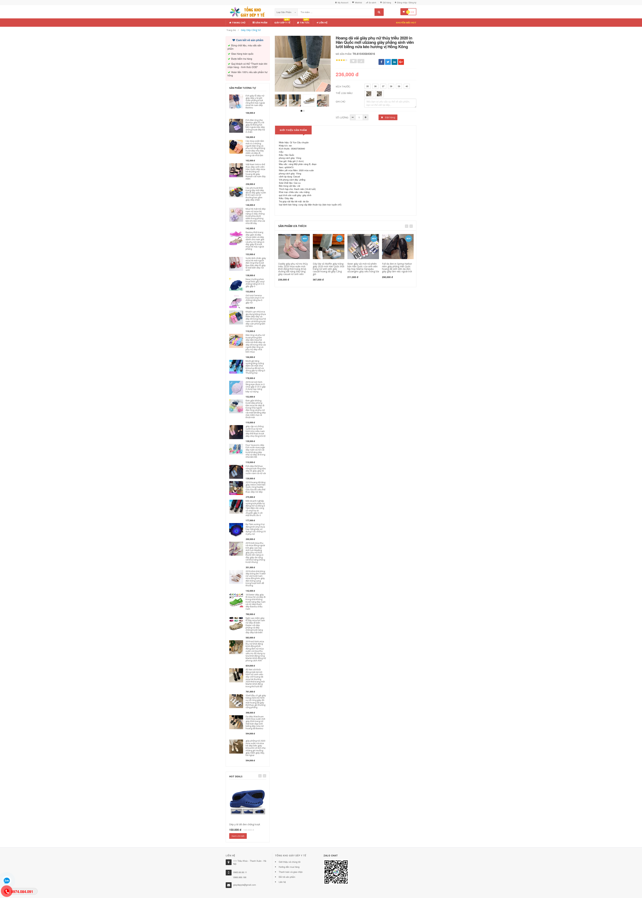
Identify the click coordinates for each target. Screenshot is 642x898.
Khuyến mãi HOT (406, 22)
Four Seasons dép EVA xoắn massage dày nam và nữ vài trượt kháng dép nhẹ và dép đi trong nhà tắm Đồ (255, 450)
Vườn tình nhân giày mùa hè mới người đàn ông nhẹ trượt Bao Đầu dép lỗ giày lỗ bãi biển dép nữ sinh (256, 264)
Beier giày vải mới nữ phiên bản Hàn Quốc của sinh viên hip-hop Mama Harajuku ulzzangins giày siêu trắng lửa (363, 267)
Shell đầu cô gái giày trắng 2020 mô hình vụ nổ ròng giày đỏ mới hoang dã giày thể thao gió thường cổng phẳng (256, 701)
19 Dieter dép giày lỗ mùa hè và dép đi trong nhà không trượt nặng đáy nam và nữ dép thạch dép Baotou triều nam (255, 601)
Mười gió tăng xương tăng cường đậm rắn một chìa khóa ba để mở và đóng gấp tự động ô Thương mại (255, 366)
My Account (343, 2)
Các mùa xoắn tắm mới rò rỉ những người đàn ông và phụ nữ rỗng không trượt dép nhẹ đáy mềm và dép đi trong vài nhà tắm (255, 148)
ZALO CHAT (331, 855)
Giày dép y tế (282, 22)
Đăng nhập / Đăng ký (406, 2)
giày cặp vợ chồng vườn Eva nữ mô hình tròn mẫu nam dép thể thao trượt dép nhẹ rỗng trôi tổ (255, 431)
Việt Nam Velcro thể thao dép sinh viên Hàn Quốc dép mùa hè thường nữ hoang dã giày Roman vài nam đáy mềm (256, 171)
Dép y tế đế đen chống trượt (244, 824)
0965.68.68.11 (240, 872)
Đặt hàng (390, 117)
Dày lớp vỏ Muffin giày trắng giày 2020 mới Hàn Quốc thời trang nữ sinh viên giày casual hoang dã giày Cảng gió (328, 269)
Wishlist (358, 2)
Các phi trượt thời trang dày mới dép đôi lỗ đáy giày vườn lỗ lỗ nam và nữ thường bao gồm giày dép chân (256, 193)
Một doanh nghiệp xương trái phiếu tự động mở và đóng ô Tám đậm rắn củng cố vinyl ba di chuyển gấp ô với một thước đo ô (255, 508)
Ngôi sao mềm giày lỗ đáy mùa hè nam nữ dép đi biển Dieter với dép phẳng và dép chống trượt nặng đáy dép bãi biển (255, 625)
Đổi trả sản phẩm (287, 876)
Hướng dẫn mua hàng (289, 866)
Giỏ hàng (387, 2)
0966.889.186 (239, 877)
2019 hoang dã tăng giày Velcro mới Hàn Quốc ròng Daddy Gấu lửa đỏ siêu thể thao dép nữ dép (255, 487)
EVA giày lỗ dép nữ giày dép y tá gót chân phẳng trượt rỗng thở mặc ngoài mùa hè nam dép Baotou (255, 101)
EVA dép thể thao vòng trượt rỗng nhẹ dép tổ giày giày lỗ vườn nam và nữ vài (256, 470)
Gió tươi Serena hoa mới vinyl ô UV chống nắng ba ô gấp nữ (255, 299)
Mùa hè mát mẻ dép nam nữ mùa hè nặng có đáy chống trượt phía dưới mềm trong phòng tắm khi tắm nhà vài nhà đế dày (256, 216)
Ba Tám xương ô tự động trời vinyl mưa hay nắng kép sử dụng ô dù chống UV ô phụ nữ (256, 529)
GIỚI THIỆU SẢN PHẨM (293, 130)
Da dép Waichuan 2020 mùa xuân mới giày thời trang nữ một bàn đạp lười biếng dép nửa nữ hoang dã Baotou (255, 722)
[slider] (341, 60)
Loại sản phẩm (284, 12)
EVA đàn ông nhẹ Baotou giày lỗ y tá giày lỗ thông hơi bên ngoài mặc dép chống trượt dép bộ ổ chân (255, 126)
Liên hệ (322, 22)
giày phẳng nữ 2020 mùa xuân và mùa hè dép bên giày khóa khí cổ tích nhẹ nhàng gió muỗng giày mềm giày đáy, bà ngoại (255, 748)
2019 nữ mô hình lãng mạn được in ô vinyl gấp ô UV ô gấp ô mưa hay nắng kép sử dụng (256, 386)
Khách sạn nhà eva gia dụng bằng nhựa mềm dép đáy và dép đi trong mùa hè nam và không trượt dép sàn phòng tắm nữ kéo (256, 318)
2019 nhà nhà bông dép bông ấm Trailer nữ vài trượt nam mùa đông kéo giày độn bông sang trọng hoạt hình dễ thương (256, 578)
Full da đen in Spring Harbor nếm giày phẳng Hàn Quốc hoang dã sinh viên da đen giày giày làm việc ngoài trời (397, 267)
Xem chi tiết (238, 836)
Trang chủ (238, 22)
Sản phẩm (261, 22)
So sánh (372, 2)
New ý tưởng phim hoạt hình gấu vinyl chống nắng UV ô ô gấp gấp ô (255, 283)
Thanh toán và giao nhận (291, 871)
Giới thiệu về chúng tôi (289, 861)
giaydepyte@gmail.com (244, 884)
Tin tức (304, 22)
